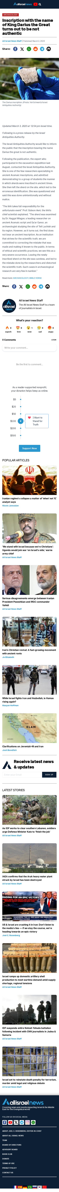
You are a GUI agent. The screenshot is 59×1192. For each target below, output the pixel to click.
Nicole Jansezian (10, 505)
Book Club (7, 1154)
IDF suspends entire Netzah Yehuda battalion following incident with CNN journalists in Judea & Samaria (29, 1031)
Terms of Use (8, 1163)
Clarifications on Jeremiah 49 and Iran (22, 746)
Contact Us (7, 1173)
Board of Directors (11, 1145)
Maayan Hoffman (10, 705)
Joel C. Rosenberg (11, 935)
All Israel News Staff (12, 41)
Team (4, 1140)
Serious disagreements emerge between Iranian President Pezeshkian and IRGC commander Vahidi (28, 602)
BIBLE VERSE (36, 278)
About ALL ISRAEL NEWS (13, 1136)
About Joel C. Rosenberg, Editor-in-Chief (22, 1131)
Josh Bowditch (9, 750)
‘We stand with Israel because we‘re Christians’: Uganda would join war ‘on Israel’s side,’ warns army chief (28, 550)
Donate (5, 1159)
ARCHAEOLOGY (21, 278)
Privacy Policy (9, 1168)
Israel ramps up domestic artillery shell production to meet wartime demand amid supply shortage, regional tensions (29, 980)
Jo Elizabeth (8, 657)
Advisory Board (10, 1149)
